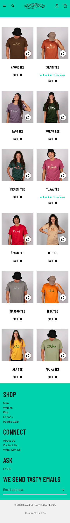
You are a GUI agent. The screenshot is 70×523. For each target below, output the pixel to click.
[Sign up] (63, 490)
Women (8, 407)
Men (6, 403)
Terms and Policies (35, 512)
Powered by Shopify (45, 504)
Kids (6, 412)
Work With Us (11, 450)
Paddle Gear (11, 421)
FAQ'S (7, 468)
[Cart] (65, 6)
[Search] (13, 6)
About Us (9, 440)
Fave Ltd (28, 504)
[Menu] (4, 5)
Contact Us (10, 445)
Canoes (8, 417)
